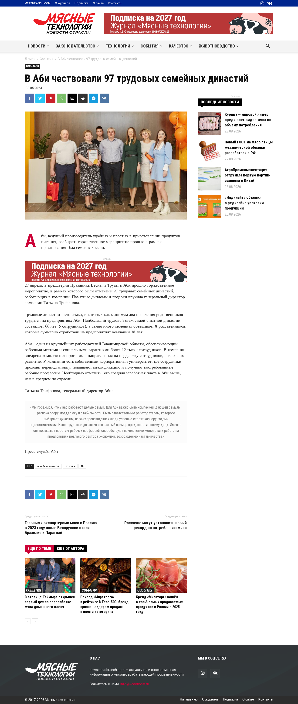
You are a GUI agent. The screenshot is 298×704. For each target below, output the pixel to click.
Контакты (115, 3)
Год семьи (70, 466)
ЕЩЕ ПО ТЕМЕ (39, 548)
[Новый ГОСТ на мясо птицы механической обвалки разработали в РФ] (209, 151)
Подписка (81, 3)
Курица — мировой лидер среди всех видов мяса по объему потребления (248, 119)
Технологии (118, 46)
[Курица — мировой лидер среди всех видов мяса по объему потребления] (209, 123)
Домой (30, 59)
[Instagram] (262, 3)
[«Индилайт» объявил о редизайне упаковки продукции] (209, 206)
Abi (82, 466)
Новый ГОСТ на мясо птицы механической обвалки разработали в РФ (249, 147)
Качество (178, 46)
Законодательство (75, 46)
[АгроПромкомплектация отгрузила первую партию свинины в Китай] (209, 178)
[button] (267, 46)
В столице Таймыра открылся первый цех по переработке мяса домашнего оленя (50, 602)
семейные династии (48, 466)
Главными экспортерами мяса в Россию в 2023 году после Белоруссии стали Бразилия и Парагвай (61, 527)
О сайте (98, 3)
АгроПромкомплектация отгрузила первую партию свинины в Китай (247, 175)
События (150, 46)
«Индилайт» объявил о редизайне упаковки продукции (244, 202)
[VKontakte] (269, 3)
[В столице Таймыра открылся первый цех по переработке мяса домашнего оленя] (50, 575)
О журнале (62, 3)
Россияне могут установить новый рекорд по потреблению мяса (155, 525)
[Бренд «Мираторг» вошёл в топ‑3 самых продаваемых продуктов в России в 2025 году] (161, 575)
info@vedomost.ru (134, 684)
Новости (36, 46)
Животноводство (217, 46)
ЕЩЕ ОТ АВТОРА (70, 548)
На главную (189, 699)
